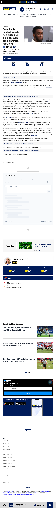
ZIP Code (6, 386)
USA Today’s (25, 122)
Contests (49, 14)
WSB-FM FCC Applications (9, 466)
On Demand (23, 14)
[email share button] (11, 47)
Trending (5, 26)
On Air (18, 14)
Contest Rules (6, 446)
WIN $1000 (22, 16)
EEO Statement (6, 449)
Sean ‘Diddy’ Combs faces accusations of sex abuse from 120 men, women (21, 96)
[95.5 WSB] (28, 2)
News (5, 14)
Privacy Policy (6, 492)
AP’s (19, 122)
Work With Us (6, 443)
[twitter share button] (7, 47)
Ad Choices (27, 492)
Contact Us (5, 440)
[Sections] (2, 2)
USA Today (49, 87)
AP (47, 101)
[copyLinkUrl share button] (14, 47)
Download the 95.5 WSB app (16, 399)
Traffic (14, 14)
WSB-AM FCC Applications (9, 455)
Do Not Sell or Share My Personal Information (24, 494)
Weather (9, 14)
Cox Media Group (9, 491)
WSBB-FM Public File (7, 457)
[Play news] (13, 64)
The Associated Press (16, 82)
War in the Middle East (31, 14)
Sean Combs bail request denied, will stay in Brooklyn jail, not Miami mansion (21, 150)
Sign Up (28, 393)
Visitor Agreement (45, 491)
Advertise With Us (29, 16)
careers (36, 492)
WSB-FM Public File (7, 463)
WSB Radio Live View (41, 14)
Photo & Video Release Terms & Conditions (13, 469)
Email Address (13, 386)
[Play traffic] (41, 64)
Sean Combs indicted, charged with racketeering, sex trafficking (18, 143)
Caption (49, 40)
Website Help (6, 482)
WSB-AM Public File (7, 452)
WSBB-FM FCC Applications (9, 460)
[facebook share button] (4, 47)
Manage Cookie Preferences (9, 494)
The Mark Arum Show (31, 8)
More (35, 16)
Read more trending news (10, 77)
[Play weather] (27, 64)
